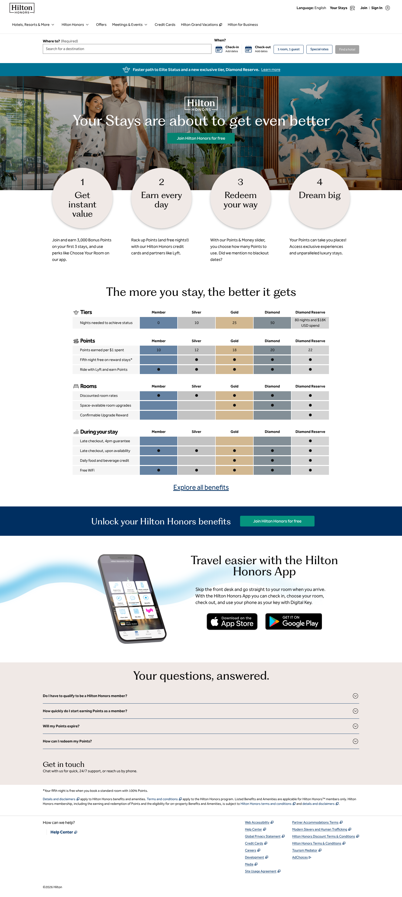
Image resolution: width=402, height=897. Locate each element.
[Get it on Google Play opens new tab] (293, 621)
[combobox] (127, 49)
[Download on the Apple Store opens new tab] (232, 621)
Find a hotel (347, 49)
